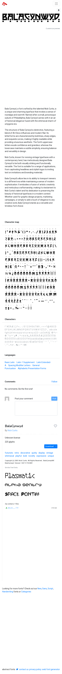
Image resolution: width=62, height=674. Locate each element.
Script (50, 588)
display (41, 453)
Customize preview (53, 29)
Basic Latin (10, 362)
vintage (49, 453)
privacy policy (35, 669)
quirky (34, 453)
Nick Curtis (12, 430)
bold (25, 456)
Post (54, 399)
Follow (54, 381)
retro (17, 453)
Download (49, 446)
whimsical (9, 456)
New (39, 588)
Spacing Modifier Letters (19, 365)
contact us (24, 669)
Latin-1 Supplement (26, 362)
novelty (31, 456)
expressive (41, 456)
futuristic (9, 453)
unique (51, 456)
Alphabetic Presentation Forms (32, 368)
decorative (25, 453)
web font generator (51, 669)
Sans (44, 588)
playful (18, 456)
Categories (26, 591)
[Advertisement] (31, 67)
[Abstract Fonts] (4, 3)
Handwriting (7, 591)
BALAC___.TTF (13, 508)
